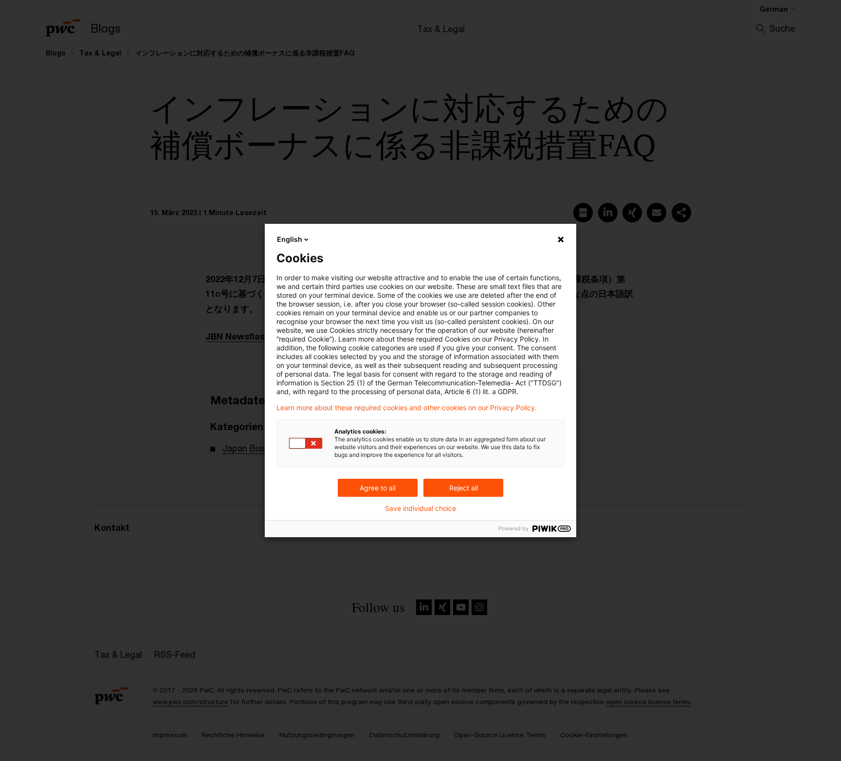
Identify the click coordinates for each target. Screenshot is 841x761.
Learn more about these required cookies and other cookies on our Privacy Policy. (406, 408)
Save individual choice (420, 508)
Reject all (463, 488)
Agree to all (378, 488)
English (289, 239)
